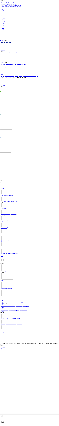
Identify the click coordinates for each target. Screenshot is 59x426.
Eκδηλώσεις (4, 22)
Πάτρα (21, 332)
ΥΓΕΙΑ (2, 19)
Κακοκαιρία (11, 332)
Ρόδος (29, 332)
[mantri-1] (5, 121)
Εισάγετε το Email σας (2, 344)
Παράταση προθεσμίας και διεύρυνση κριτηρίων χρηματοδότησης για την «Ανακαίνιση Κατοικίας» (11, 6)
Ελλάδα (3, 20)
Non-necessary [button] (2, 422)
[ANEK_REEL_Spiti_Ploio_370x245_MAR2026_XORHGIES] (5, 159)
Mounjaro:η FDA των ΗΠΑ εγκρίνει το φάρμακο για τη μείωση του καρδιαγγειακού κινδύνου (10, 318)
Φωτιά (34, 332)
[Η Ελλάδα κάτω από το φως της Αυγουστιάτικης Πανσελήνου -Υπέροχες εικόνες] (7, 296)
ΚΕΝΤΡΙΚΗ (1, 40)
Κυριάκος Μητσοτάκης (17, 332)
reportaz (2, 74)
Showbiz (3, 25)
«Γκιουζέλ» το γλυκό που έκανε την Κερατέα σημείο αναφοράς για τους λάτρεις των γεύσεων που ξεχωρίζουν (15, 306)
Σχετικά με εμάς (3, 347)
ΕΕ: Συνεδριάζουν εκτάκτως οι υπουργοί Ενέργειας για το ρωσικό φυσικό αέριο (13, 64)
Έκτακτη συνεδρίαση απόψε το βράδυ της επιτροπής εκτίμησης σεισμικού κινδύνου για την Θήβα (16, 87)
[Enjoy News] (2, 15)
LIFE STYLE (3, 24)
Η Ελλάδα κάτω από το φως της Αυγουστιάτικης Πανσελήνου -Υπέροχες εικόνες (9, 4)
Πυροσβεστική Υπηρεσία (26, 332)
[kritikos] (5, 97)
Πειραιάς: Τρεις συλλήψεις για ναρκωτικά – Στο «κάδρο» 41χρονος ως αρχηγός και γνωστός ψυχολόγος (11, 5)
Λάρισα (20, 332)
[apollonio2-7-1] (5, 144)
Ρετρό (3, 17)
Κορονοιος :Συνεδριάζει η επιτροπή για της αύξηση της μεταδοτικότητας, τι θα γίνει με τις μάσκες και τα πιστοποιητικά (19, 76)
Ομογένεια (3, 28)
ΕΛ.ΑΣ (4, 332)
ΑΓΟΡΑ (3, 26)
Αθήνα (2, 332)
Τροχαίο (33, 332)
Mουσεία (3, 23)
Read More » (3, 78)
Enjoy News (2, 62)
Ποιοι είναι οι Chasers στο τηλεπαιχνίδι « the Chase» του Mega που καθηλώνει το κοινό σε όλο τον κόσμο (14, 310)
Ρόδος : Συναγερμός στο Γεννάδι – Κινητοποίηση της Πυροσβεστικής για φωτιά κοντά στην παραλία (11, 2)
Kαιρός (1, 332)
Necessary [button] (2, 420)
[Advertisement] (29, 35)
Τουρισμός (4, 21)
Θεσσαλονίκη (8, 332)
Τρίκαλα (31, 332)
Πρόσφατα (2, 188)
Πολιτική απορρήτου (3, 348)
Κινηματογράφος (4, 18)
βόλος (35, 332)
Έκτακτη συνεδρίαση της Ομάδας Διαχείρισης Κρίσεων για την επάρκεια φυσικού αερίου (15, 52)
